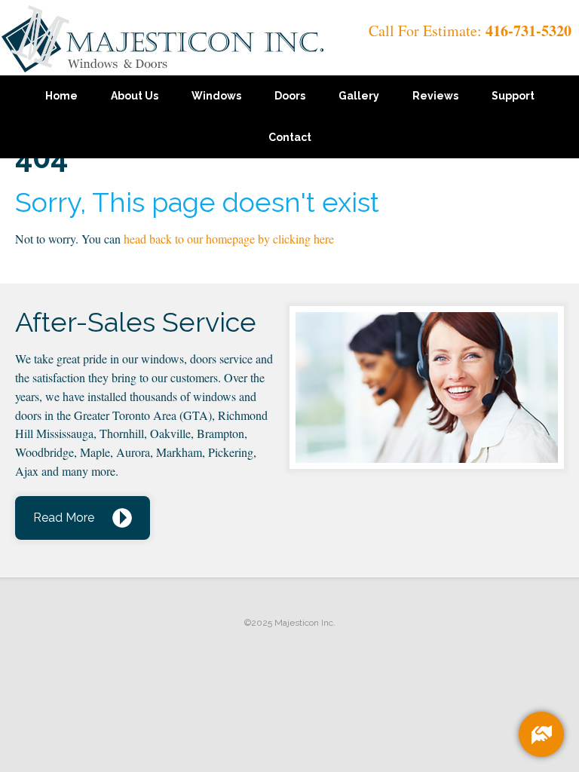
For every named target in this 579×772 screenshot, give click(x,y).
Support (513, 96)
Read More (63, 517)
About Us (134, 96)
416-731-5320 (528, 30)
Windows (216, 96)
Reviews (435, 96)
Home (61, 96)
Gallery (359, 96)
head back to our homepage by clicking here (229, 239)
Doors (289, 96)
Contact (289, 137)
